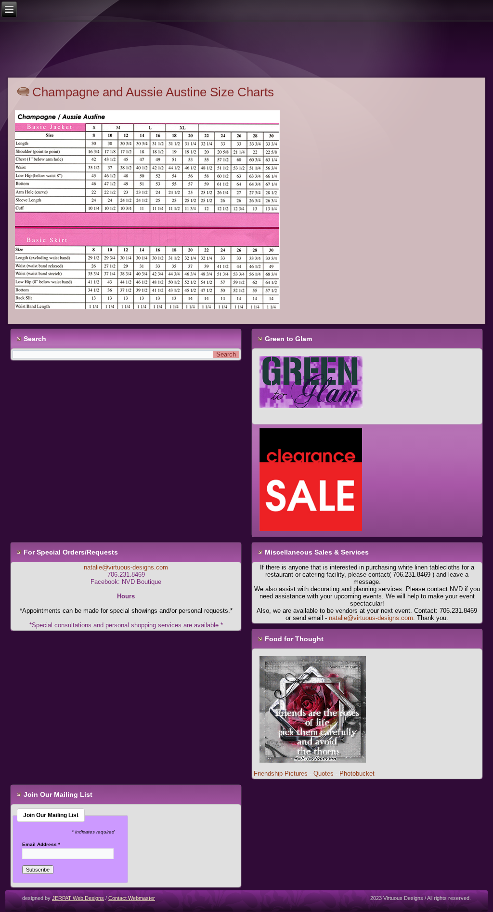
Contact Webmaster (131, 898)
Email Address (41, 844)
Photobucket (357, 773)
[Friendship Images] (313, 766)
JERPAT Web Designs (78, 898)
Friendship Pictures (281, 773)
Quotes (323, 773)
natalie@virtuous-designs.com (126, 567)
